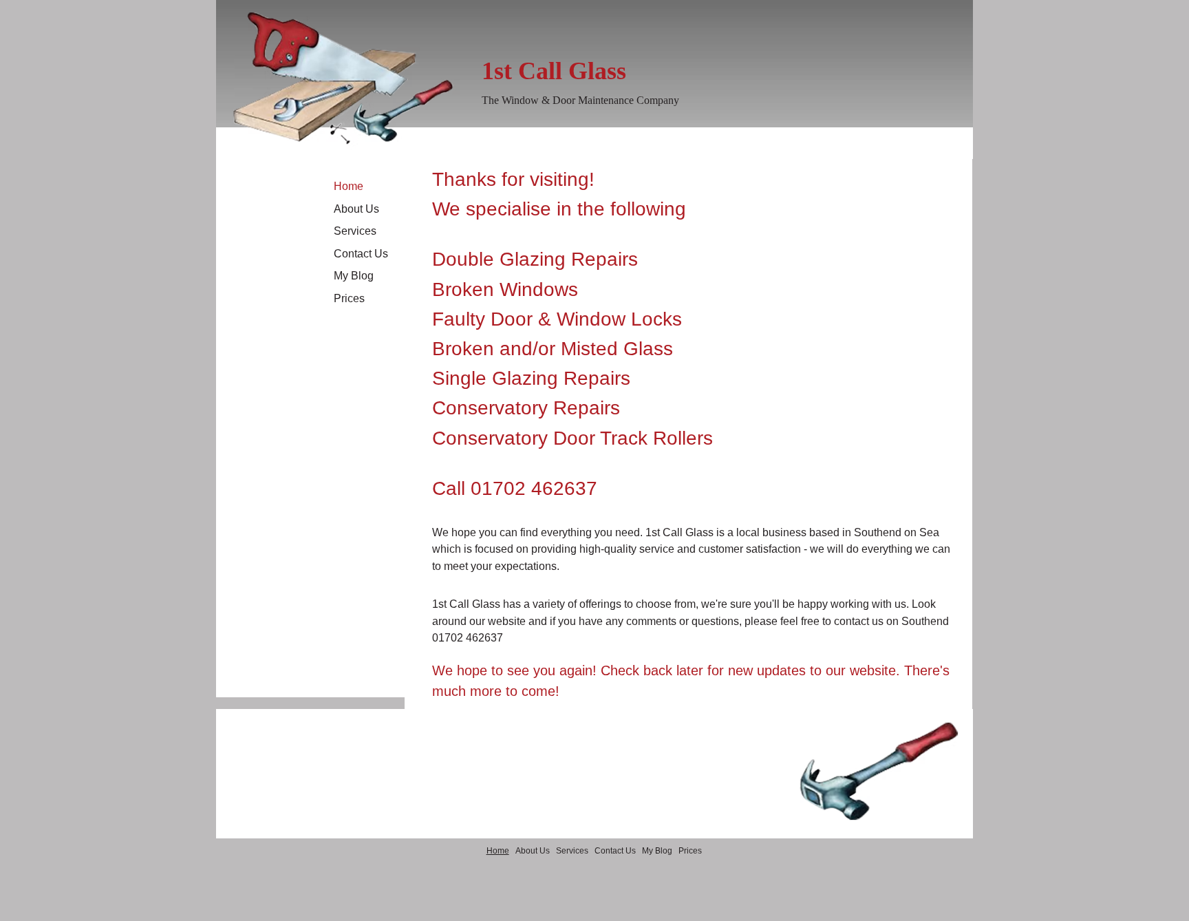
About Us (356, 209)
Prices (349, 298)
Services (355, 231)
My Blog (354, 276)
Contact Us (361, 254)
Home (348, 186)
